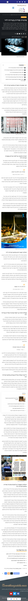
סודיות (13, 568)
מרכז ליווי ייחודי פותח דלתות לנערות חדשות (17, 410)
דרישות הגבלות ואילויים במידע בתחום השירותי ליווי (15, 77)
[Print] (17, 34)
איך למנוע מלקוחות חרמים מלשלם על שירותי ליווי (16, 558)
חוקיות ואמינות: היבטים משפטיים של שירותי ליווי (16, 406)
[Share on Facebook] (23, 34)
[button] (13, 8)
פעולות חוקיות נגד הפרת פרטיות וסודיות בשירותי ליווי (14, 74)
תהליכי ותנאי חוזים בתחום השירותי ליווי (17, 72)
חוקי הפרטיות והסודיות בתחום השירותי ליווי (16, 67)
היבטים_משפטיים (18, 568)
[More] (15, 34)
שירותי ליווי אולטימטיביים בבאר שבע (18, 408)
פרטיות (10, 568)
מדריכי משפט (24, 17)
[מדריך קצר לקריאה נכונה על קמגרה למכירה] (22, 399)
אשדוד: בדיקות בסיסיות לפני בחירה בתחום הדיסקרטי (16, 403)
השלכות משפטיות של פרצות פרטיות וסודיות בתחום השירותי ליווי (15, 80)
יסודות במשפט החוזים (21, 562)
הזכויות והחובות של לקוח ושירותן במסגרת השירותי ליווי (14, 70)
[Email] (19, 34)
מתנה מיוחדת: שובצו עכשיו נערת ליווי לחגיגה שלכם (15, 554)
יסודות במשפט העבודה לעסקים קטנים (18, 560)
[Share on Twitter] (21, 34)
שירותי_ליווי (6, 568)
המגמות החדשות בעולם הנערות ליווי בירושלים (16, 556)
